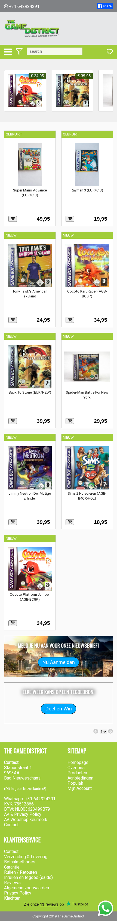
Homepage (77, 762)
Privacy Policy (17, 893)
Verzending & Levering (25, 856)
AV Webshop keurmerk (25, 819)
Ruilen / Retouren (20, 872)
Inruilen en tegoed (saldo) (28, 877)
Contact (11, 824)
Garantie (12, 867)
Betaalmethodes (19, 861)
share (107, 6)
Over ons (76, 767)
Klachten (12, 898)
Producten (77, 772)
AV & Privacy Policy (22, 814)
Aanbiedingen (80, 778)
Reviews (12, 882)
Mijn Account (79, 788)
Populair (75, 783)
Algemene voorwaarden (26, 887)
